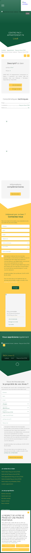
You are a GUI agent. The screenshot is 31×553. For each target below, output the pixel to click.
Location (3, 50)
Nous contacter (5, 503)
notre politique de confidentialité (9, 542)
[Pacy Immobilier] (26, 5)
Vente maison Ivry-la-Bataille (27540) (10, 481)
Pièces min (5, 423)
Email (4, 234)
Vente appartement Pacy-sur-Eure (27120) (12, 476)
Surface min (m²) (7, 419)
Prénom (5, 226)
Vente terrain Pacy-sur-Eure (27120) (10, 474)
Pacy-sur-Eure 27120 (20, 50)
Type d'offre (5, 403)
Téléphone (5, 239)
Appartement (10, 50)
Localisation (5, 410)
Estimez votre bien (6, 493)
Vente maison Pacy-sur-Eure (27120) (10, 471)
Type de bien (5, 407)
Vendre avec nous (6, 496)
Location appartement (7, 484)
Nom (4, 230)
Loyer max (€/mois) (8, 415)
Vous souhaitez (5, 246)
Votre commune (7, 243)
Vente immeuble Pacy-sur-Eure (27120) (11, 479)
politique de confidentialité (11, 282)
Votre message (7, 251)
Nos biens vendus (6, 498)
